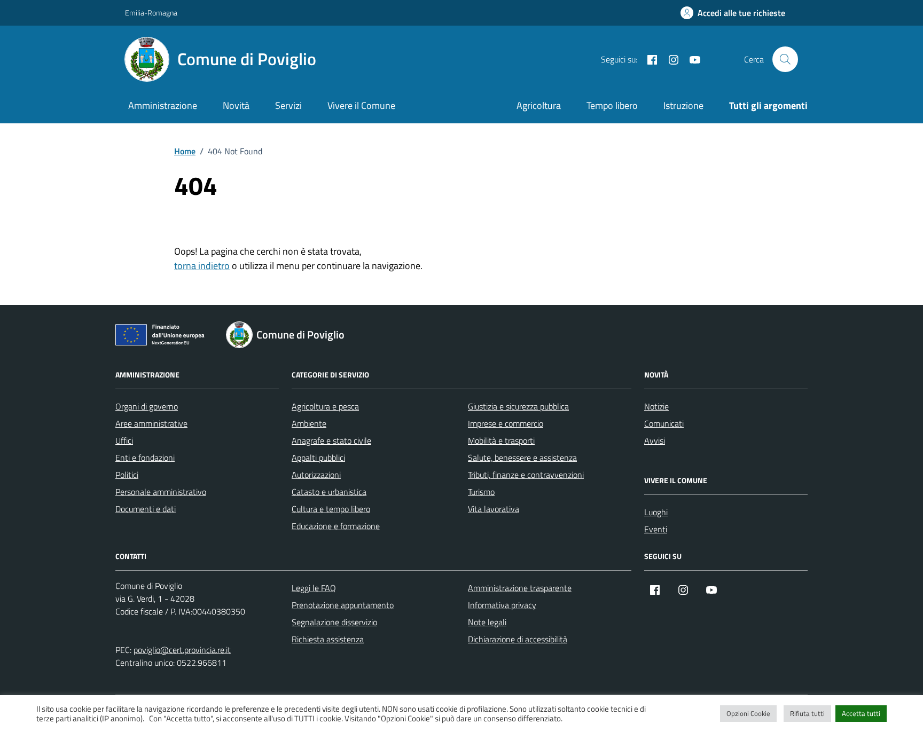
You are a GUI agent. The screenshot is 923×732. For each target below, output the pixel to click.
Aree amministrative (151, 423)
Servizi (288, 105)
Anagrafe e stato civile (331, 440)
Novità (236, 105)
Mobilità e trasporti (501, 440)
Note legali (487, 622)
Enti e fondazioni (145, 457)
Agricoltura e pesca (325, 406)
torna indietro (202, 265)
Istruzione (683, 105)
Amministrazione (162, 105)
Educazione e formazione (336, 526)
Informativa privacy (502, 605)
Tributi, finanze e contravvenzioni (526, 474)
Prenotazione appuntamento (343, 605)
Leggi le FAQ (314, 587)
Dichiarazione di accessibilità (517, 639)
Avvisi (654, 440)
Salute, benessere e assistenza (522, 457)
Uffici (124, 440)
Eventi (655, 529)
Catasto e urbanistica (329, 491)
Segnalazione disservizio (334, 622)
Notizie (656, 406)
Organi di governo (146, 406)
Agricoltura (539, 105)
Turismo (481, 491)
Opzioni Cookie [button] (748, 713)
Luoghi (656, 512)
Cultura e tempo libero (331, 508)
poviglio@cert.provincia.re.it (182, 649)
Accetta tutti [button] (861, 713)
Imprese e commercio (505, 423)
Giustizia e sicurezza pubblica (518, 406)
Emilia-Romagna (151, 12)
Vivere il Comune (361, 105)
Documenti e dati (145, 508)
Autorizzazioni (316, 474)
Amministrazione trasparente (520, 587)
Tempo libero (612, 105)
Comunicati (664, 423)
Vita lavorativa (493, 508)
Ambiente (309, 423)
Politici (126, 474)
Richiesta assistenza (328, 639)
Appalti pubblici (318, 457)
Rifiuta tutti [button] (807, 713)
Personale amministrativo (160, 491)
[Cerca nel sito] (785, 59)
